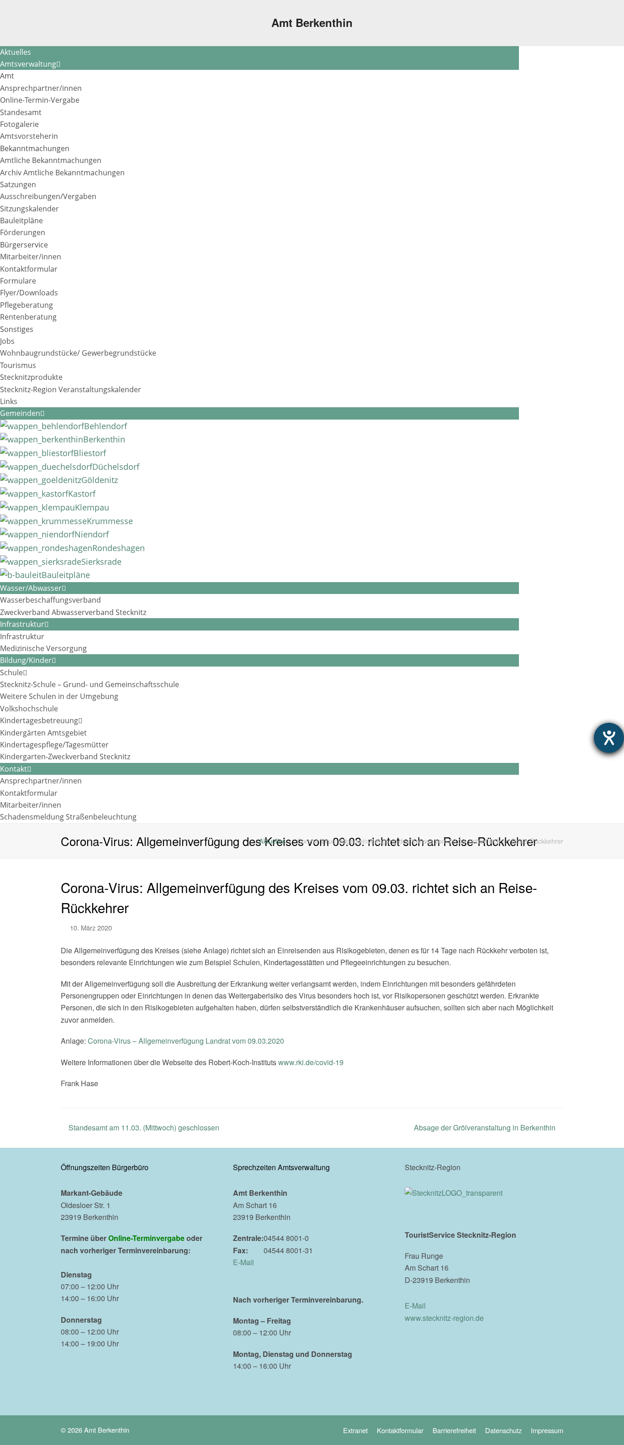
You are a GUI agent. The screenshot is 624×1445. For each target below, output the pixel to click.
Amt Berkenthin (312, 22)
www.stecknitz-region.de (444, 1318)
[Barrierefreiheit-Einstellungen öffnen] (609, 738)
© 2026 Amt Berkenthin (95, 1429)
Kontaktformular (400, 1430)
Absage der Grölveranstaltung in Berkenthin (484, 1127)
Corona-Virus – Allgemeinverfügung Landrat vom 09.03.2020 (186, 1040)
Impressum (547, 1430)
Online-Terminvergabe (146, 1238)
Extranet (355, 1430)
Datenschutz (503, 1430)
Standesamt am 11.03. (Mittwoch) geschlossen (143, 1127)
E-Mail (243, 1262)
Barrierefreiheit (454, 1430)
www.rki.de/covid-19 (311, 1062)
